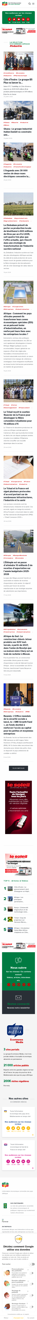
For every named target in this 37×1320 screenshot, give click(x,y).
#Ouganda (7, 164)
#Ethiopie (7, 555)
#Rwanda (7, 709)
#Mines (6, 125)
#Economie (20, 73)
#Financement (24, 408)
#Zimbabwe (8, 218)
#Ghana (6, 122)
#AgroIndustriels (20, 218)
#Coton (14, 405)
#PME (27, 712)
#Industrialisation (22, 309)
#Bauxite (14, 122)
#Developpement (10, 408)
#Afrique (7, 306)
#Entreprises (9, 309)
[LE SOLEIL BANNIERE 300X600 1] (18, 807)
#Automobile (22, 629)
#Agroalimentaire (10, 221)
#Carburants (24, 221)
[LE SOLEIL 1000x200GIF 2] (18, 31)
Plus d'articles (18, 768)
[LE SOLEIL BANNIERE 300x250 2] (18, 865)
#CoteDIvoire (9, 73)
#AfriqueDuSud (9, 629)
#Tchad (6, 405)
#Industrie (8, 75)
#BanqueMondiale (20, 555)
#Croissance (8, 558)
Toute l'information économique (14, 3)
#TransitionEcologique (22, 167)
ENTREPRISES (7, 1226)
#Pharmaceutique (20, 75)
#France (27, 481)
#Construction (9, 632)
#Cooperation (17, 306)
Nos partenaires (16, 1203)
